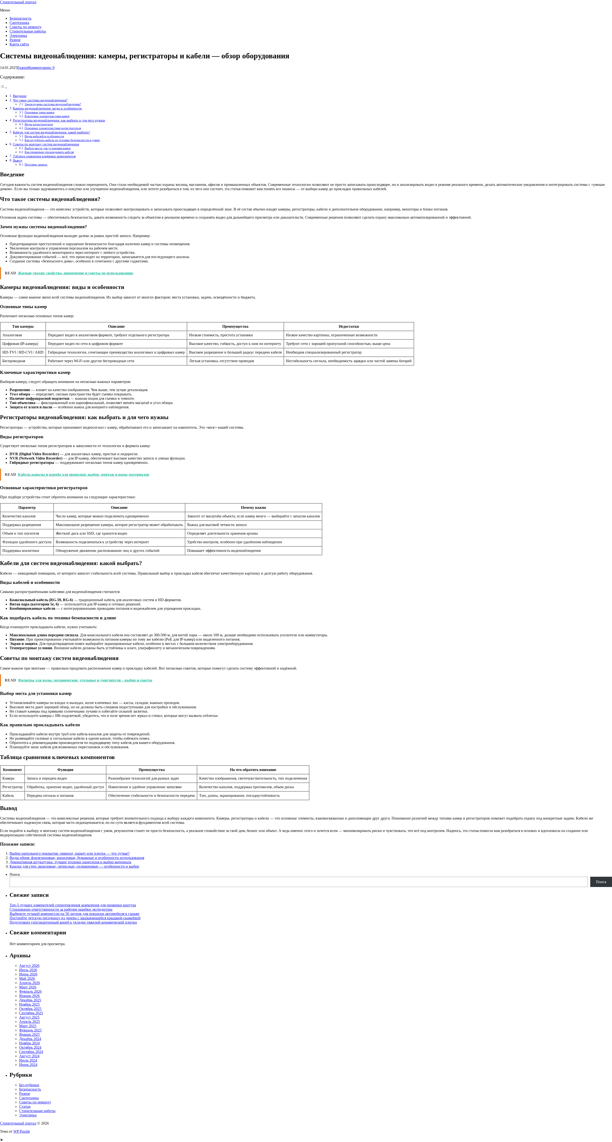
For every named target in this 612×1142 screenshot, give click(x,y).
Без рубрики (29, 1085)
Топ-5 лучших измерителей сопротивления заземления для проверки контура (73, 905)
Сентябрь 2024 (31, 1052)
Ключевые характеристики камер (47, 116)
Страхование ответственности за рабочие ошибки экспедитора (61, 909)
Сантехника (19, 23)
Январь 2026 (29, 996)
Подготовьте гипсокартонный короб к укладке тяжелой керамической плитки (73, 922)
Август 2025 (29, 1017)
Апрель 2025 (29, 1022)
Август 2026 (29, 966)
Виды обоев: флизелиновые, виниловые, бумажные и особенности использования (77, 858)
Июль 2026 (28, 970)
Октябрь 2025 (30, 1009)
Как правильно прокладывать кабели (49, 152)
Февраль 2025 (30, 1030)
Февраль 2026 (30, 991)
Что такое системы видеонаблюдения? (40, 100)
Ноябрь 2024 (29, 1043)
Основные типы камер (40, 112)
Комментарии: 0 (41, 68)
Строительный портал (18, 2)
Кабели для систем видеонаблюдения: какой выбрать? (51, 132)
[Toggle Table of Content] (3, 88)
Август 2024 (29, 1056)
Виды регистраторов (39, 124)
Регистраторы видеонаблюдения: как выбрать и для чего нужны (59, 120)
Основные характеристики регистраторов (53, 128)
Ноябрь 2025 (29, 1004)
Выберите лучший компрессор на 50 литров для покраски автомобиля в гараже (74, 914)
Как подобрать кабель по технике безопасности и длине (62, 140)
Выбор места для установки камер (48, 148)
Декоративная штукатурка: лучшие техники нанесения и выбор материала (70, 862)
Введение (20, 96)
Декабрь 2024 (30, 1039)
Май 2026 (27, 978)
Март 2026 (27, 987)
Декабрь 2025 (30, 1000)
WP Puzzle (21, 1131)
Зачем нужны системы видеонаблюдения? (53, 104)
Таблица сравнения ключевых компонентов (44, 156)
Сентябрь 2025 (31, 1013)
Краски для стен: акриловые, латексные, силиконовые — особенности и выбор (74, 866)
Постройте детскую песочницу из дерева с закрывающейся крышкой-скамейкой (75, 918)
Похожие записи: (36, 164)
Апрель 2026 (29, 983)
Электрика (18, 35)
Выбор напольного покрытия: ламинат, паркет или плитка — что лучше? (70, 853)
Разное (15, 40)
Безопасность (20, 18)
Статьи (25, 1106)
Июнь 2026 (28, 974)
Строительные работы (28, 31)
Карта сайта (19, 44)
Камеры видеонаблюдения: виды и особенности (47, 108)
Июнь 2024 (28, 1065)
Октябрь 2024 (30, 1047)
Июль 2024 (28, 1060)
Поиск (15, 874)
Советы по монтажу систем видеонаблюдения (46, 144)
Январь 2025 (29, 1034)
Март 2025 (27, 1026)
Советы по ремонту (26, 27)
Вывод (17, 160)
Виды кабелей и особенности (44, 136)
